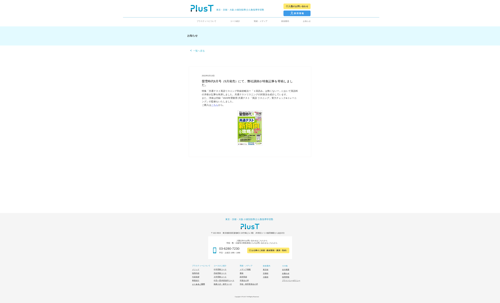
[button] (201, 21)
